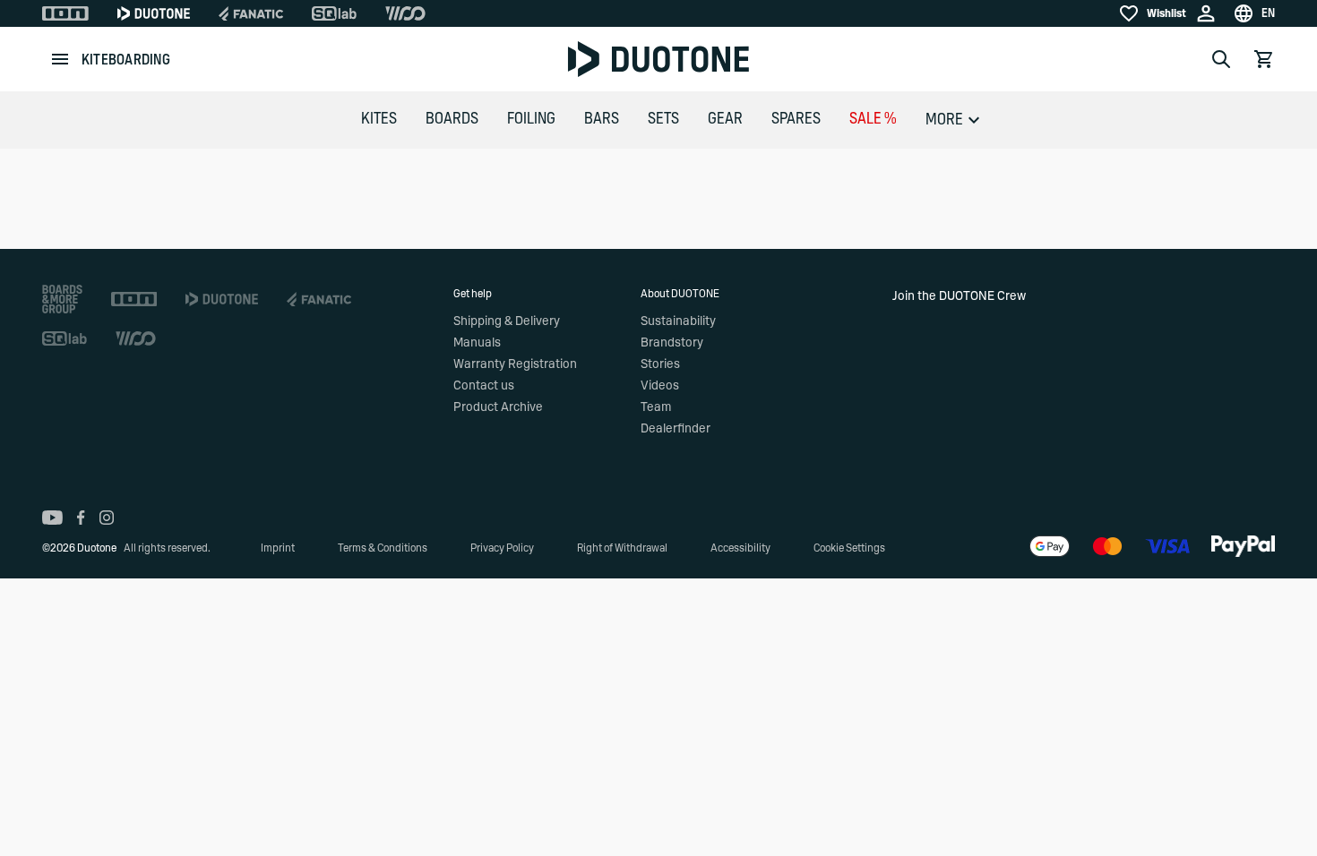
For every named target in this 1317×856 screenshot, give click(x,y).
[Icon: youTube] (52, 517)
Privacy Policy (502, 548)
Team (656, 407)
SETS (663, 119)
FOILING (531, 119)
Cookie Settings (849, 548)
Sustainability (678, 321)
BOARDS (452, 119)
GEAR (725, 119)
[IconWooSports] (405, 13)
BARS (601, 119)
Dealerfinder (675, 429)
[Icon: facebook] (81, 517)
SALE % (873, 119)
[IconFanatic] (251, 13)
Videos (660, 386)
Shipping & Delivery (506, 321)
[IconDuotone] (153, 13)
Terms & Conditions (382, 548)
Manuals (477, 343)
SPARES (796, 119)
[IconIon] (65, 13)
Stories (660, 364)
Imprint (278, 548)
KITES (379, 119)
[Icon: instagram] (106, 517)
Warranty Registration (515, 364)
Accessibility (740, 548)
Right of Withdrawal (622, 548)
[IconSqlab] (334, 13)
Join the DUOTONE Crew (959, 296)
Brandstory (672, 343)
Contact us (483, 386)
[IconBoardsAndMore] (62, 299)
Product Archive (498, 407)
